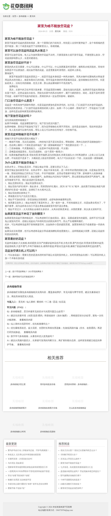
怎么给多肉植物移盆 (77, 408)
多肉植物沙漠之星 (18, 384)
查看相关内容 (25, 320)
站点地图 (42, 510)
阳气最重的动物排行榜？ (71, 476)
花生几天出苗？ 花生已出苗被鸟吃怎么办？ (79, 450)
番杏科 (40, 302)
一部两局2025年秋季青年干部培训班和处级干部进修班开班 (30, 471)
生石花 (62, 302)
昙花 (55, 302)
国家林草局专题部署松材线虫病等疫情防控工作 (28, 467)
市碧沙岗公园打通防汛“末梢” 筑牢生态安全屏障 (28, 484)
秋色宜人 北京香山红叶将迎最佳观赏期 (24, 455)
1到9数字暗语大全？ (69, 455)
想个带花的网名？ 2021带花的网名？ (27, 272)
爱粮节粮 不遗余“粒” (16, 488)
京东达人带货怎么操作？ (71, 459)
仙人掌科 (31, 302)
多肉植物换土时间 (18, 432)
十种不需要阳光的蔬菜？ (71, 480)
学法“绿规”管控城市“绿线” (19, 476)
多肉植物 (22, 16)
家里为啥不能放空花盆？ (71, 463)
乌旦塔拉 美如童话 (16, 463)
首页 (14, 16)
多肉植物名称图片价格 (47, 408)
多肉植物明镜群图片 (18, 408)
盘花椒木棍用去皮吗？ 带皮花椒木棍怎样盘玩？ (81, 471)
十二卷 (48, 302)
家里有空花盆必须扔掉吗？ (72, 488)
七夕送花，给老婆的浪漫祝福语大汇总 (77, 467)
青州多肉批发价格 (47, 384)
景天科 (32, 16)
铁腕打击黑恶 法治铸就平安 (19, 480)
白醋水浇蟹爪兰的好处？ (71, 484)
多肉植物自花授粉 (47, 432)
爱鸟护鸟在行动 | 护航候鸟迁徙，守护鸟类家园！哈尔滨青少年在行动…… (30, 450)
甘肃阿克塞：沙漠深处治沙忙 (20, 459)
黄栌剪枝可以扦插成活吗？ (23, 277)
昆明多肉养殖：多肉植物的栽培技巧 (77, 384)
